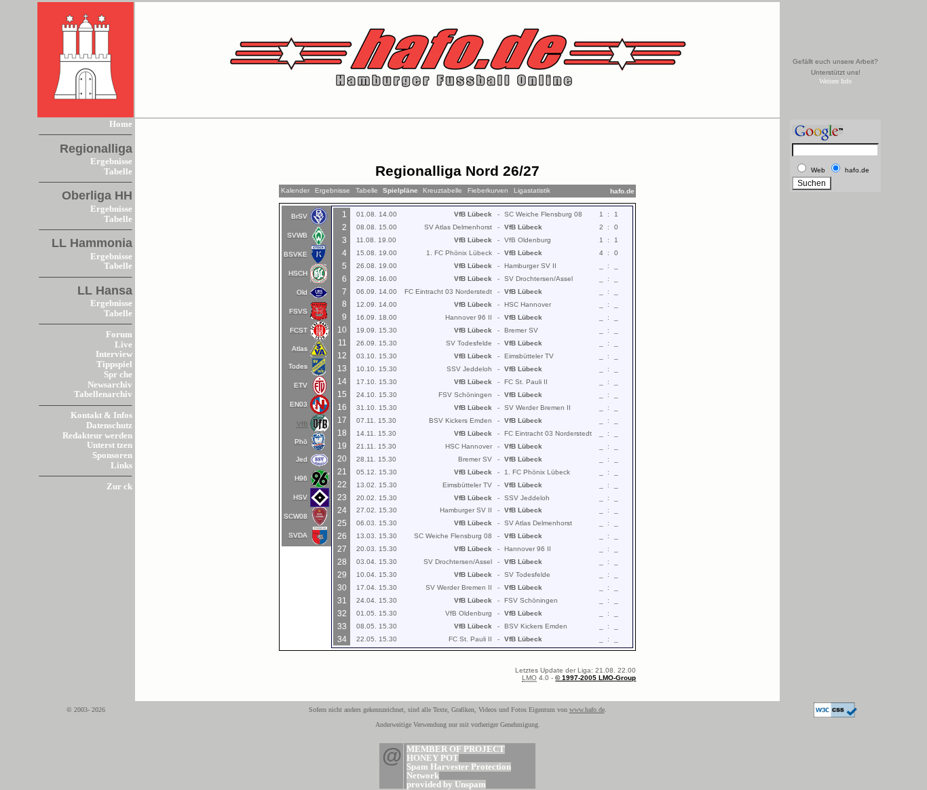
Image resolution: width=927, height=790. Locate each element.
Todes (297, 366)
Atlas (299, 348)
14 (342, 381)
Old (302, 292)
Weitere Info (835, 81)
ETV (300, 385)
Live (123, 345)
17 (342, 420)
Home (120, 124)
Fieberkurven (488, 190)
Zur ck (119, 486)
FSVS (298, 311)
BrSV (299, 216)
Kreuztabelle (442, 190)
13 (342, 368)
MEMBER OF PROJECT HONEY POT (455, 754)
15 (342, 394)
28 (342, 562)
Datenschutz (109, 425)
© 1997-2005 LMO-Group (595, 677)
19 (342, 446)
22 (342, 484)
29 (342, 575)
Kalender (295, 190)
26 (342, 536)
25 (342, 523)
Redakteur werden (97, 435)
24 (342, 510)
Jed (301, 459)
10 (342, 330)
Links (121, 465)
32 (342, 613)
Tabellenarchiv (103, 394)
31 (342, 600)
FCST (298, 330)
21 (342, 471)
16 (342, 407)
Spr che (118, 374)
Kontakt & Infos (101, 415)
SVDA (297, 535)
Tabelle (118, 171)
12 (342, 355)
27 (342, 549)
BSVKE (295, 254)
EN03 (298, 404)
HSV (300, 497)
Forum (119, 334)
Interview (114, 354)
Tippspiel (114, 364)
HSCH (297, 273)
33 (342, 626)
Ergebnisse (111, 161)
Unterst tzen (109, 445)
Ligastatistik (532, 190)
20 (342, 459)
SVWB (297, 235)
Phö (301, 441)
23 (342, 497)
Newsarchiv (110, 385)
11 (342, 342)
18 (342, 433)
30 (342, 587)
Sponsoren (112, 455)
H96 (301, 478)
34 (342, 639)
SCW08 (295, 516)
